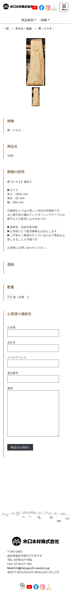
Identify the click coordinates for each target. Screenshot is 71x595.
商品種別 (27, 20)
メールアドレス (17, 357)
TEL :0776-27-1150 (19, 560)
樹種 (44, 20)
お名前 (11, 327)
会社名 (11, 342)
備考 (10, 388)
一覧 (6, 28)
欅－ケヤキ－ (46, 28)
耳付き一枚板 (23, 28)
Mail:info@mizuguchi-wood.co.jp (28, 568)
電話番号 (12, 373)
